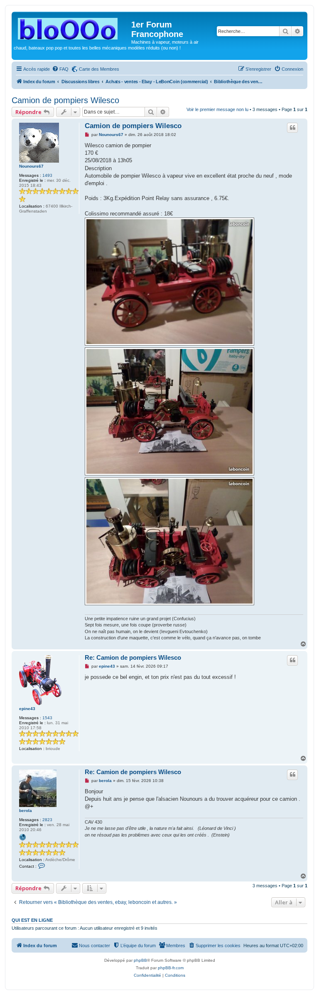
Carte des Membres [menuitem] (99, 69)
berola (25, 810)
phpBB (140, 960)
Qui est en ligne (32, 920)
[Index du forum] (72, 27)
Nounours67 (31, 166)
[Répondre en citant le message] (292, 128)
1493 (47, 175)
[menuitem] (60, 69)
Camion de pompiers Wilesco (65, 100)
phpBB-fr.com (171, 967)
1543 (47, 717)
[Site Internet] (22, 837)
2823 (47, 819)
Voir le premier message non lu (217, 109)
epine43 (27, 708)
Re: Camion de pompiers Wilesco (133, 657)
